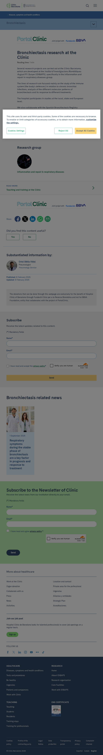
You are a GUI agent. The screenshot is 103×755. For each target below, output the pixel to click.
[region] (51, 124)
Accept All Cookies (85, 131)
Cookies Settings (16, 131)
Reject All (63, 131)
